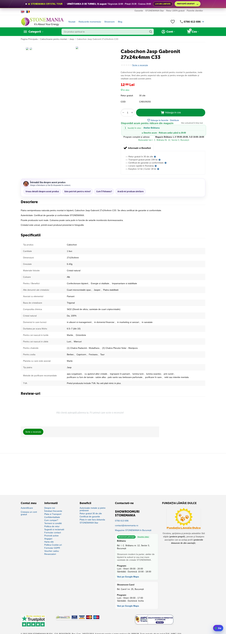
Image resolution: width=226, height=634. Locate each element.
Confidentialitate (52, 517)
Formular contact (52, 532)
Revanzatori (50, 554)
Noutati (71, 21)
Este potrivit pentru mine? (77, 191)
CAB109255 (145, 101)
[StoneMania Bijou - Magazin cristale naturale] (42, 21)
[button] (174, 120)
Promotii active (51, 535)
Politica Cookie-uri (53, 545)
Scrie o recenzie (140, 65)
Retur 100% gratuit (175, 10)
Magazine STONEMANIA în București (133, 530)
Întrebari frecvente (53, 511)
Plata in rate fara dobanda (92, 519)
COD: (123, 101)
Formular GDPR (52, 548)
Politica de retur (51, 526)
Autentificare (27, 508)
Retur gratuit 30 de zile (91, 513)
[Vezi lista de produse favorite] (172, 23)
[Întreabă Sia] (218, 628)
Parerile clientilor (195, 10)
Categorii (34, 31)
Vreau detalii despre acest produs (42, 191)
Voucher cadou (51, 551)
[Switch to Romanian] (28, 11)
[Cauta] (151, 32)
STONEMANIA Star (154, 10)
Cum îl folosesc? (104, 191)
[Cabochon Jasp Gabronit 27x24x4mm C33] (77, 47)
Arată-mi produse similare (130, 191)
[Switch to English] (23, 11)
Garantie (139, 10)
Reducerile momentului (90, 21)
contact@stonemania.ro (126, 525)
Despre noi (49, 508)
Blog (120, 21)
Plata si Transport (52, 514)
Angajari (48, 538)
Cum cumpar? (51, 520)
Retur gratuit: (127, 95)
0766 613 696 (192, 21)
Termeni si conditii (53, 523)
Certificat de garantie (90, 516)
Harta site (49, 542)
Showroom (109, 21)
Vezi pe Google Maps (128, 576)
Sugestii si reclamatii (54, 529)
